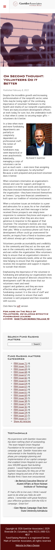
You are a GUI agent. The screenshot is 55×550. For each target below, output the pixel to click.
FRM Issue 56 (20, 406)
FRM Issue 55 (20, 409)
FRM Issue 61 (20, 392)
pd (18, 306)
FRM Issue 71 (20, 363)
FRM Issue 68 (20, 372)
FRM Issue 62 (20, 389)
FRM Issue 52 (20, 418)
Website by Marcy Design (28, 545)
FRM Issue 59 (20, 398)
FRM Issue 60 (20, 395)
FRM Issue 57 (20, 404)
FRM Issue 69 (20, 369)
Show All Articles (22, 421)
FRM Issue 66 (20, 377)
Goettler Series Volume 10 (31, 319)
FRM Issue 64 (20, 383)
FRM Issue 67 (20, 375)
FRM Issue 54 (20, 412)
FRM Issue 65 (20, 380)
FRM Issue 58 (20, 401)
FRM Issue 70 (20, 366)
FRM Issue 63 (20, 386)
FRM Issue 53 (20, 415)
